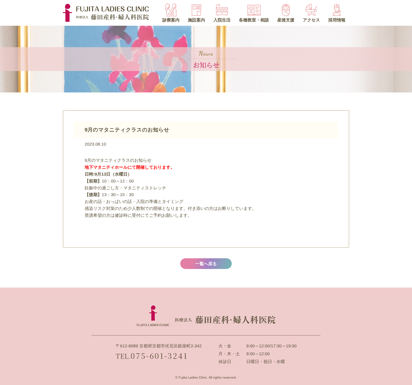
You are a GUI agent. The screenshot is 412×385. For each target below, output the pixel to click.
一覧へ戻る (206, 263)
